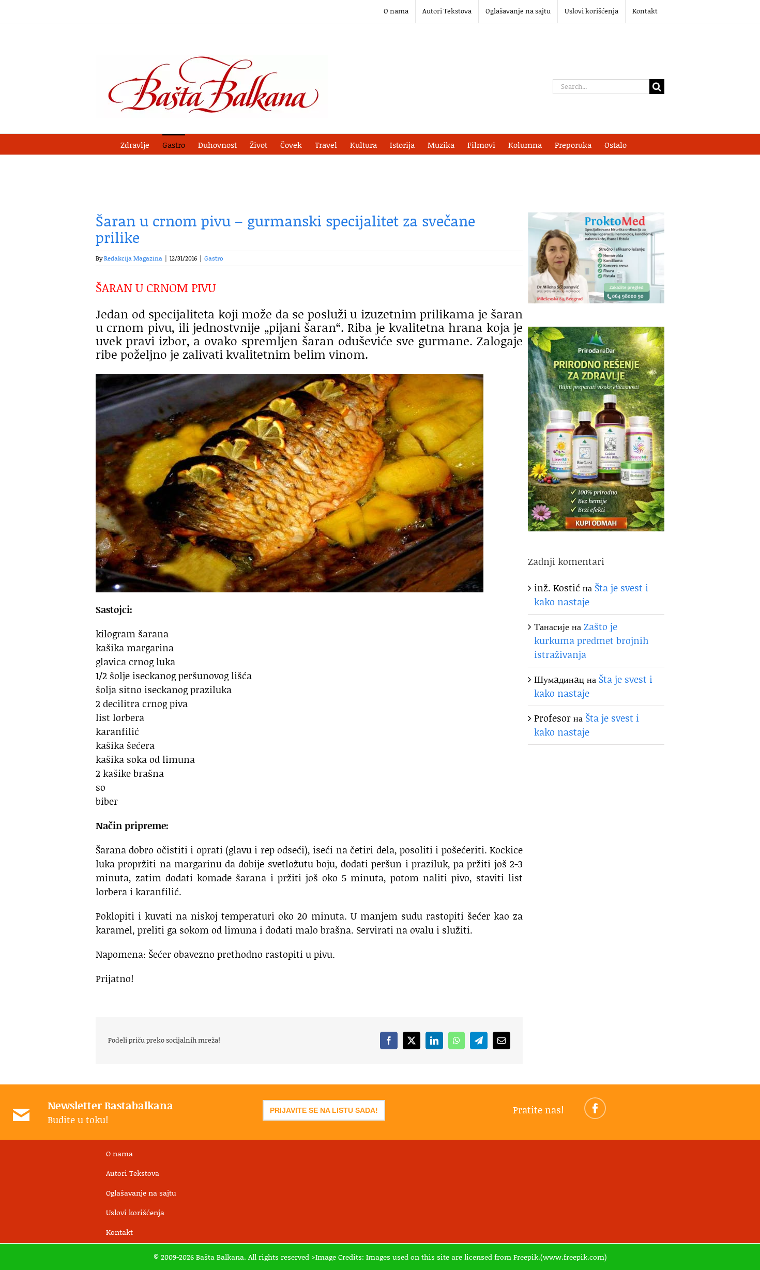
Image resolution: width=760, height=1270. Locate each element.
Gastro (213, 258)
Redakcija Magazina (133, 258)
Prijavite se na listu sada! (324, 1110)
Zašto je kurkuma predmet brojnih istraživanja (591, 640)
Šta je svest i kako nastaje (586, 725)
